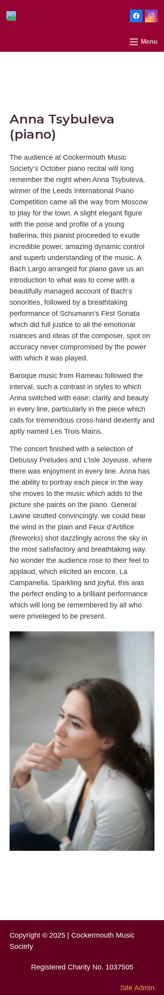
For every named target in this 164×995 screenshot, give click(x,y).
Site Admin (137, 988)
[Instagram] (151, 16)
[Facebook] (136, 16)
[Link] (11, 16)
